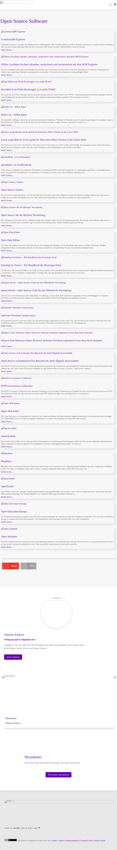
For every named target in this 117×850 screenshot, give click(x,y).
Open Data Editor (10, 240)
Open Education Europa (14, 511)
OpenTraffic (7, 486)
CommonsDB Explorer (13, 39)
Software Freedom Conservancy (18, 315)
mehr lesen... (7, 50)
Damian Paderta (12, 723)
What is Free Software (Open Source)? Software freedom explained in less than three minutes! (51, 340)
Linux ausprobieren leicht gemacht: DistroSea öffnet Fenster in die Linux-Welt (43, 139)
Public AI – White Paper (14, 114)
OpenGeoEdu (8, 436)
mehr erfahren (13, 657)
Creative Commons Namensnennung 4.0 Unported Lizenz (72, 841)
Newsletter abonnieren (58, 774)
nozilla (16, 828)
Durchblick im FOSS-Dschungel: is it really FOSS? (28, 89)
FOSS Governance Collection (17, 385)
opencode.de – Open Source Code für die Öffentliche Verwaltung (36, 290)
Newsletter (33, 757)
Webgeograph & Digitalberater (19, 639)
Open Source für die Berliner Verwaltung (23, 215)
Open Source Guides (12, 189)
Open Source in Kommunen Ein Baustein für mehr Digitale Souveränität (40, 360)
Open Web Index (10, 411)
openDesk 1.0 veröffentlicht (16, 164)
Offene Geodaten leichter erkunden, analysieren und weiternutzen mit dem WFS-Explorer (49, 64)
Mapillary (6, 461)
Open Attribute (9, 536)
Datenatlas (11, 718)
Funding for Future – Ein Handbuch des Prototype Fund (31, 265)
